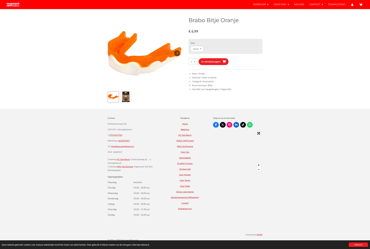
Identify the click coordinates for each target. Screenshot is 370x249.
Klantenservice (185, 208)
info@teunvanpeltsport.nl (122, 146)
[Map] (237, 151)
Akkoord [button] (358, 245)
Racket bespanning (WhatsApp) (185, 197)
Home (185, 124)
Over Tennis (185, 180)
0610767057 (124, 140)
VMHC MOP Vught (185, 140)
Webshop (185, 129)
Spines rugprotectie (185, 191)
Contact (185, 203)
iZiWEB (259, 235)
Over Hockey (185, 174)
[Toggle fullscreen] (259, 133)
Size (193, 43)
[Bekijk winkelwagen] (360, 4)
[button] (113, 96)
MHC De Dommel (125, 166)
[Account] (352, 4)
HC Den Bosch (123, 159)
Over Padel (185, 186)
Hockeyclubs (185, 169)
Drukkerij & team (185, 163)
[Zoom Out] (259, 169)
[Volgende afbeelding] (177, 53)
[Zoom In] (259, 165)
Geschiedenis (185, 158)
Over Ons (185, 152)
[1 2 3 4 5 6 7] (193, 61)
